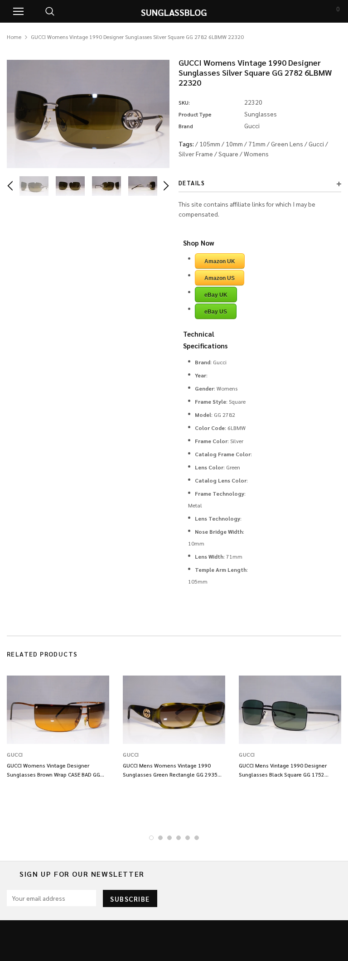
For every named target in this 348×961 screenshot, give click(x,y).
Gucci (316, 144)
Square (228, 154)
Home (14, 36)
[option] (88, 114)
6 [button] (196, 837)
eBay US (215, 312)
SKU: (184, 102)
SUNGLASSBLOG (174, 12)
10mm (234, 144)
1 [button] (151, 837)
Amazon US (219, 278)
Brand (186, 126)
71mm (257, 144)
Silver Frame (196, 154)
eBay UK (215, 295)
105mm (209, 144)
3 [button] (169, 837)
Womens (256, 154)
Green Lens (287, 144)
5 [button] (187, 837)
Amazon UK (219, 261)
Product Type (195, 114)
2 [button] (160, 837)
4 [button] (178, 837)
